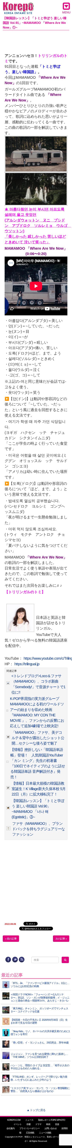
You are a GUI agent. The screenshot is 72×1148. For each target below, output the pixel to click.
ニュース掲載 (45, 1132)
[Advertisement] (36, 41)
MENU (66, 12)
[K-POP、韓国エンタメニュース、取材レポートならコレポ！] (18, 5)
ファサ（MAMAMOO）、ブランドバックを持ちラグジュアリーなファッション (38, 829)
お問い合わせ (50, 1128)
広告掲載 (30, 1132)
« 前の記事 (11, 938)
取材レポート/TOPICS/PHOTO (51, 1120)
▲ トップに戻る (36, 1110)
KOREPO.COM (13, 1120)
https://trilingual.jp (26, 664)
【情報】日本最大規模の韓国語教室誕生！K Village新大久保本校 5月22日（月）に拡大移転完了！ (39, 788)
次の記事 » (61, 938)
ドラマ (38, 1124)
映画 (48, 1124)
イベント (17, 1124)
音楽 (57, 1124)
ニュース (29, 1120)
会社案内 (10, 1128)
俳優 (28, 1124)
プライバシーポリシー (29, 1128)
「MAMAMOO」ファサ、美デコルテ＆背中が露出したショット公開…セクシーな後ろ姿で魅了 (38, 737)
